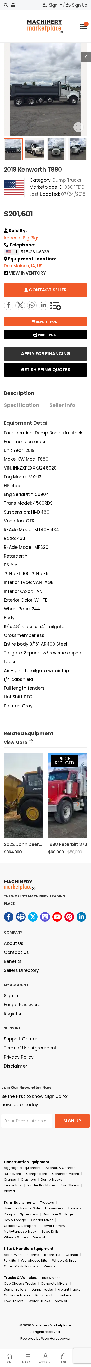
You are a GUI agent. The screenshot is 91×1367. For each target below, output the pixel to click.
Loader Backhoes (41, 1185)
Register (13, 1014)
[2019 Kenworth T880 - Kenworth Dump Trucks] (20, 305)
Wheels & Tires (16, 1237)
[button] (78, 804)
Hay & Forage (15, 1220)
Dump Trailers (15, 1289)
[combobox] (11, 252)
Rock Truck (44, 1295)
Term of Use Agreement (30, 1048)
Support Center (20, 1039)
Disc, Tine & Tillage (58, 1214)
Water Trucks (39, 1301)
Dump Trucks (67, 180)
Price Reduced (64, 761)
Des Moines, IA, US (23, 266)
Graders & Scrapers (20, 1225)
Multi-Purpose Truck (20, 1231)
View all (10, 1191)
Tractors (47, 1202)
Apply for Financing (45, 353)
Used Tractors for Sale (22, 1208)
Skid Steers (70, 1185)
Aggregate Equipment (22, 1167)
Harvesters (54, 1208)
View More (15, 743)
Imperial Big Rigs (22, 238)
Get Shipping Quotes (45, 370)
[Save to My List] (55, 305)
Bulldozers (12, 1173)
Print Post (47, 334)
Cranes (10, 1179)
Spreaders (29, 1214)
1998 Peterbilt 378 (67, 844)
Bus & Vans (51, 1277)
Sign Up (79, 5)
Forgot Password (22, 1005)
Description (19, 393)
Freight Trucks (69, 1289)
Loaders (75, 1208)
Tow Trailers (14, 1301)
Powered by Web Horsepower (45, 1338)
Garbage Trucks (17, 1295)
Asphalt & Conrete (61, 1167)
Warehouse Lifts (34, 1260)
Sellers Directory (21, 970)
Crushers (28, 1179)
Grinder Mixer (42, 1220)
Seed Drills (50, 1231)
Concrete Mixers (65, 1173)
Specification (21, 405)
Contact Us (16, 952)
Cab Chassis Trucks (20, 1283)
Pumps (9, 1214)
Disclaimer (15, 1066)
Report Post (47, 321)
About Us (14, 943)
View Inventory (27, 273)
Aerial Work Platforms (21, 1254)
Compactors (36, 1173)
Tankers (64, 1295)
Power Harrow (53, 1225)
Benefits (13, 961)
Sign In (55, 5)
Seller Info (62, 405)
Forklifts (10, 1260)
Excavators (13, 1185)
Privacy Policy (19, 1057)
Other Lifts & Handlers (21, 1266)
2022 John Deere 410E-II (30, 844)
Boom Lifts (52, 1254)
